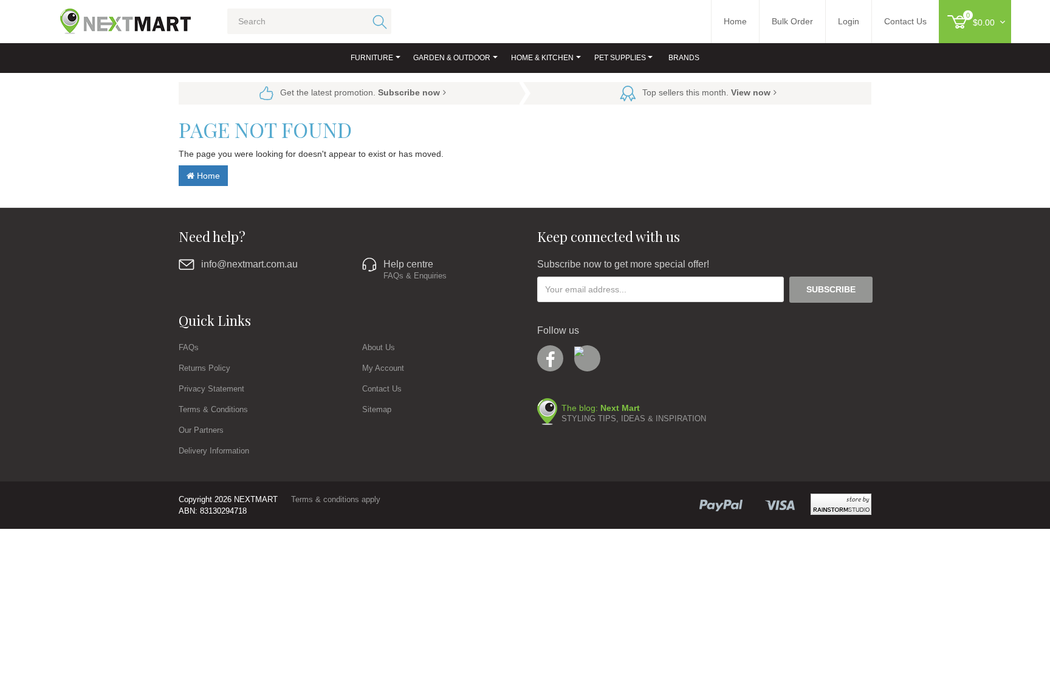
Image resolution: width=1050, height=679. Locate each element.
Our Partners (201, 430)
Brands (683, 57)
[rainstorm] (841, 504)
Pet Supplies (620, 57)
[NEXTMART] (115, 16)
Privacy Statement (211, 388)
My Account (383, 368)
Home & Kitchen (542, 57)
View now (750, 92)
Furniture (372, 57)
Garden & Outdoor (451, 57)
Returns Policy (204, 368)
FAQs (189, 347)
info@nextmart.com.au (249, 264)
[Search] (377, 21)
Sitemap (376, 409)
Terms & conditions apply (335, 499)
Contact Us (382, 388)
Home (207, 176)
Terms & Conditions (213, 409)
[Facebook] (550, 358)
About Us (378, 347)
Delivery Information (214, 450)
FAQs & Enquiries (415, 275)
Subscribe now (409, 92)
